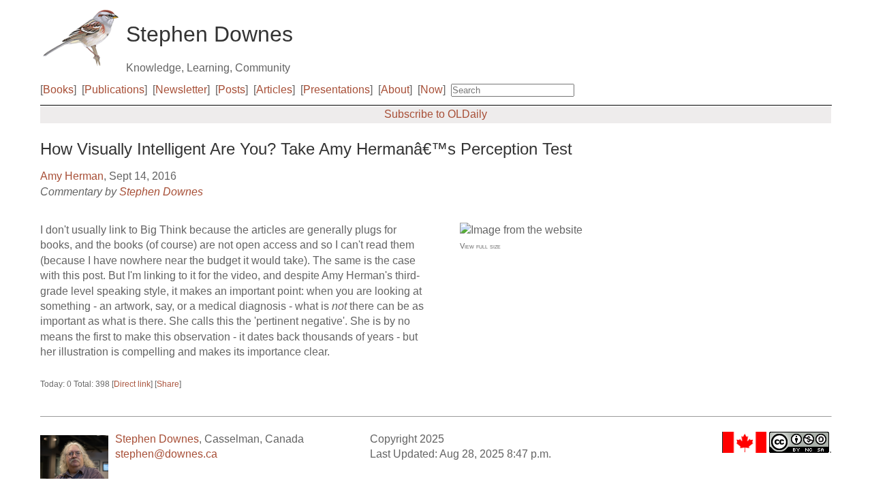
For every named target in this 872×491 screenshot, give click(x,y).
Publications (114, 89)
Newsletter (181, 89)
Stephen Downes (161, 191)
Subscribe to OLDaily (435, 114)
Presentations (336, 89)
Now (431, 89)
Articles (274, 89)
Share (168, 384)
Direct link (132, 384)
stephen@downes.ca (166, 454)
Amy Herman (72, 176)
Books (58, 89)
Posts (231, 89)
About (395, 89)
